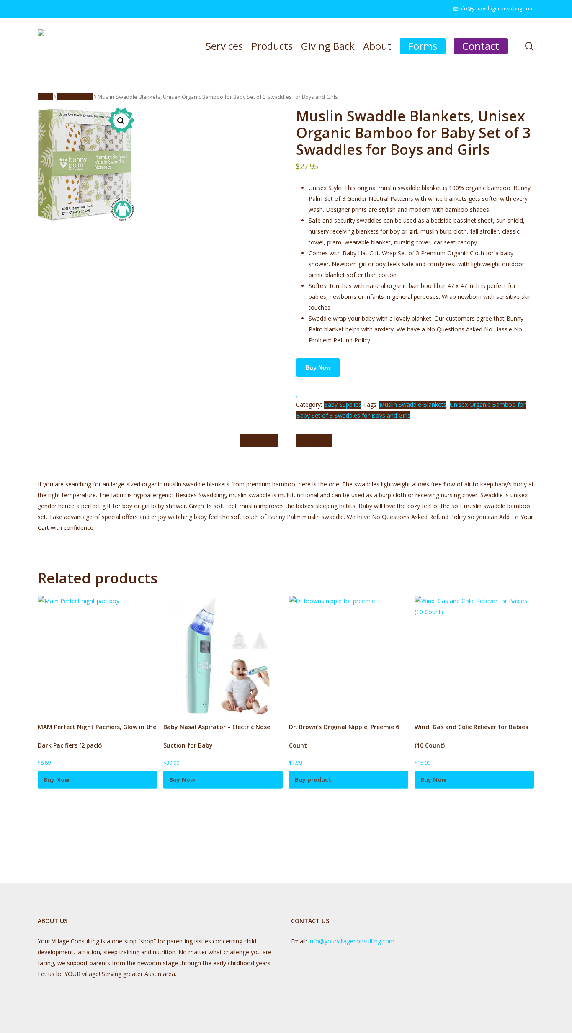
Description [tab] (259, 440)
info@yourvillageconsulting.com (351, 941)
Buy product (313, 780)
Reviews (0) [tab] (314, 440)
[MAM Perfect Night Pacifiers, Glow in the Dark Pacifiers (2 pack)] (97, 655)
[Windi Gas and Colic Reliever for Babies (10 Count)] (474, 655)
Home (45, 96)
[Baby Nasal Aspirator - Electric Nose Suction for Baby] (223, 655)
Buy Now (318, 367)
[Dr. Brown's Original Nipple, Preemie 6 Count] (348, 655)
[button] (121, 120)
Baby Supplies (75, 96)
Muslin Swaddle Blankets (412, 405)
